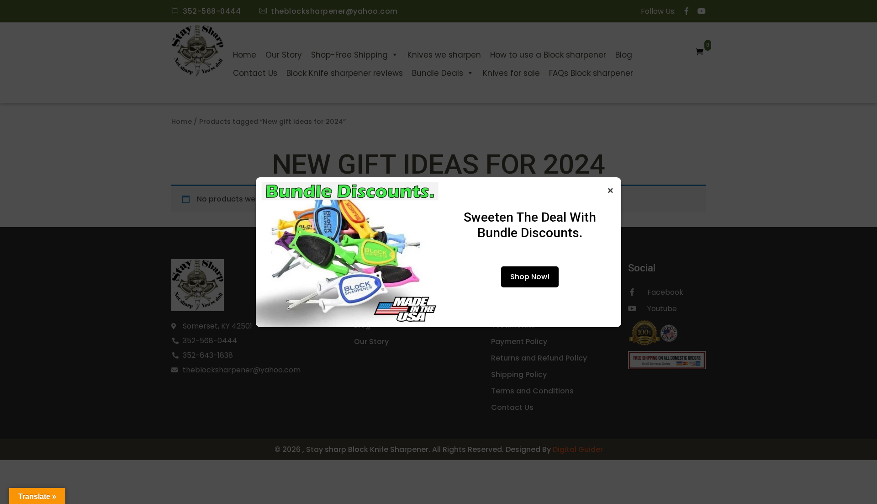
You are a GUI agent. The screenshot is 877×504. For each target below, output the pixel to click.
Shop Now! (529, 276)
